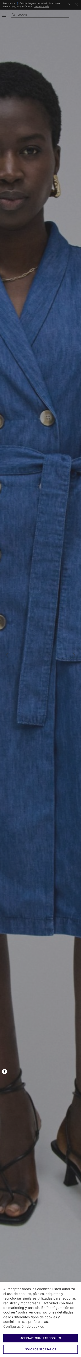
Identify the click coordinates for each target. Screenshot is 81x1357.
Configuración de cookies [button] (23, 1326)
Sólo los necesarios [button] (40, 1349)
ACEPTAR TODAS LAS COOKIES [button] (40, 1338)
